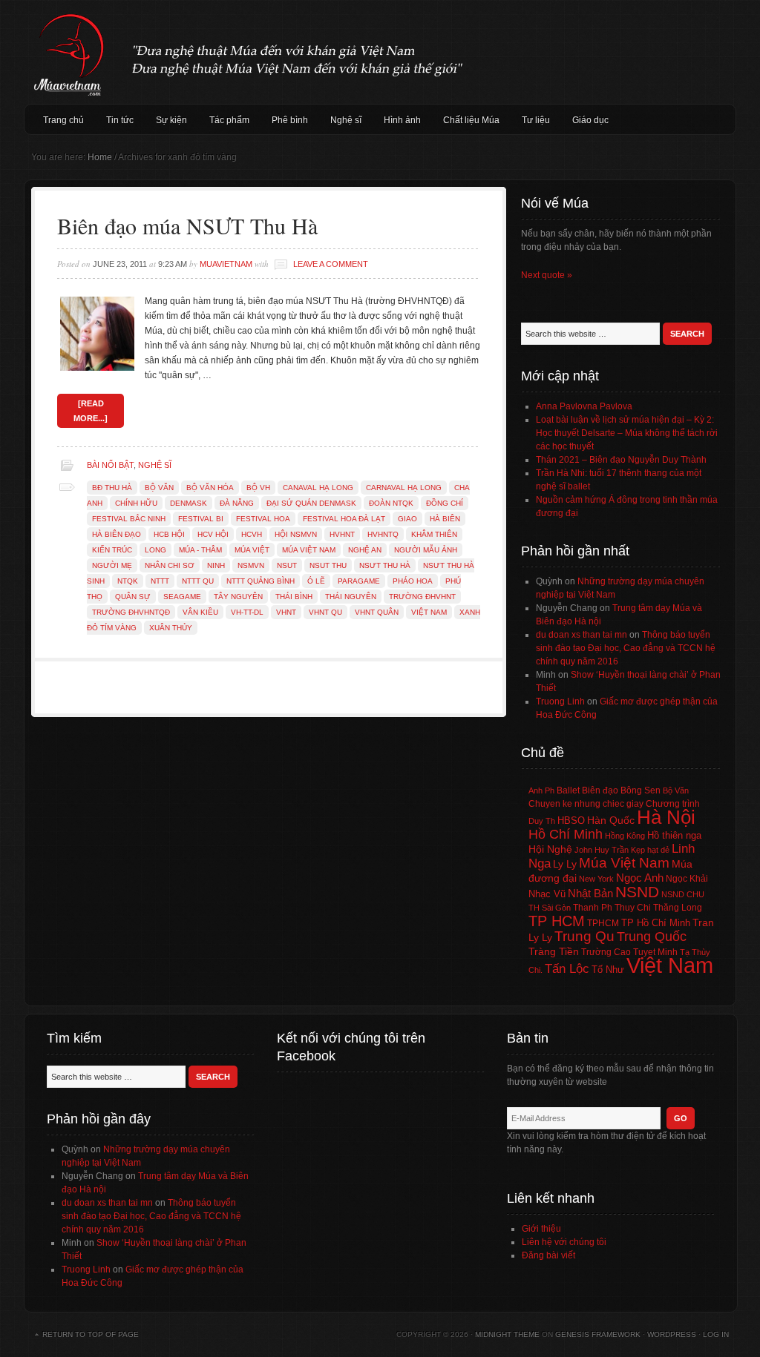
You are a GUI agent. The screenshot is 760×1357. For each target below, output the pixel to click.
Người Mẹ (112, 565)
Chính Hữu (136, 503)
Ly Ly (565, 864)
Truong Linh (560, 701)
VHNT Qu (325, 612)
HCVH (251, 534)
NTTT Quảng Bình (260, 581)
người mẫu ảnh (425, 550)
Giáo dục (590, 120)
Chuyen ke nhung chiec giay (585, 803)
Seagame (182, 596)
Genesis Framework (598, 1334)
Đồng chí (444, 503)
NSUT (287, 565)
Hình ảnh (402, 120)
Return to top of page (90, 1334)
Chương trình (673, 804)
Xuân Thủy (170, 628)
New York (596, 878)
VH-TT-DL (247, 612)
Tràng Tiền (553, 951)
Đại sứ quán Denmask (311, 503)
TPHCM (603, 923)
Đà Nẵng (237, 503)
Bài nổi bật (110, 464)
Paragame (359, 581)
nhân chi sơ (169, 565)
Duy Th (541, 820)
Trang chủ (63, 120)
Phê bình (290, 120)
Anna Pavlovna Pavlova (584, 406)
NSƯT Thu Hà (384, 565)
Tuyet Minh (655, 952)
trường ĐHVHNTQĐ (131, 612)
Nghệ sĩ (345, 120)
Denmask (188, 503)
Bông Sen (640, 790)
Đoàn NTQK (391, 503)
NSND (637, 891)
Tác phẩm (229, 120)
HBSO (571, 820)
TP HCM (556, 921)
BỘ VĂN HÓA (210, 487)
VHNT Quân (377, 612)
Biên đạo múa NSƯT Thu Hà (187, 225)
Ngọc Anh (640, 877)
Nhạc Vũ (547, 894)
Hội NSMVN (296, 534)
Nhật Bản (590, 893)
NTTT (160, 581)
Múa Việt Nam (380, 52)
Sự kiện (171, 120)
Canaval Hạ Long (318, 487)
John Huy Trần (601, 849)
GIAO (407, 519)
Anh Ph (541, 790)
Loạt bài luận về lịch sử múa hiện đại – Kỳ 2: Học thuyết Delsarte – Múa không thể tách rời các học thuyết (627, 433)
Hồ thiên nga (674, 835)
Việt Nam (429, 612)
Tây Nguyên (238, 596)
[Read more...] (90, 411)
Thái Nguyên (350, 596)
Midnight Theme (507, 1334)
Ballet (568, 790)
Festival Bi (200, 519)
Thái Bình (293, 596)
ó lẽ (316, 581)
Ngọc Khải (687, 879)
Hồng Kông (625, 835)
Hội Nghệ (550, 849)
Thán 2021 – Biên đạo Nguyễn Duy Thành (621, 460)
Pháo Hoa (413, 581)
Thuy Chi (633, 907)
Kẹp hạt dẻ (650, 849)
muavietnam (226, 264)
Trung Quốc (652, 936)
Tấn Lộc (567, 969)
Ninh (216, 565)
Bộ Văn (159, 487)
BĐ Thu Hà (112, 487)
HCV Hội (213, 534)
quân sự (133, 596)
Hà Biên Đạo (116, 534)
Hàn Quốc (611, 820)
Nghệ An (364, 550)
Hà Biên (445, 519)
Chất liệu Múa (471, 120)
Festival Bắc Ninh (129, 519)
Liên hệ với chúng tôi (564, 1242)
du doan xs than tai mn (581, 635)
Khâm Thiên (434, 534)
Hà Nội (666, 817)
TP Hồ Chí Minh (655, 922)
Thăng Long (677, 907)
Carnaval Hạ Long (404, 487)
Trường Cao (606, 952)
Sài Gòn (556, 907)
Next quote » (546, 275)
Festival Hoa (263, 519)
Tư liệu (536, 120)
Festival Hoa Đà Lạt (344, 519)
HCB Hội (169, 534)
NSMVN (251, 565)
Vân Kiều (200, 612)
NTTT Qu (198, 581)
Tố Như (608, 969)
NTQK (127, 581)
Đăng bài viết (548, 1255)
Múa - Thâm (200, 550)
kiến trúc (112, 550)
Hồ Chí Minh (565, 834)
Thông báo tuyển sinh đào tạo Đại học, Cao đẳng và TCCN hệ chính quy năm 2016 (625, 648)
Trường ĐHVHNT (422, 596)
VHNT (286, 612)
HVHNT (342, 534)
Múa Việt (252, 550)
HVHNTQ (383, 534)
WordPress (671, 1334)
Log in (716, 1334)
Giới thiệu (541, 1229)
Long (155, 550)
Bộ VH (258, 487)
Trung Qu (584, 936)
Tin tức (120, 120)
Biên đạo (600, 790)
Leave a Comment (330, 264)
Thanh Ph (592, 907)
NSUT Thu (328, 565)
